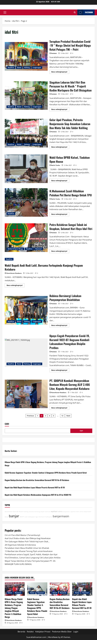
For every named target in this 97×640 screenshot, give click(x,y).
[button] (4, 12)
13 (62, 416)
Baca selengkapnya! (60, 72)
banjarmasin (61, 516)
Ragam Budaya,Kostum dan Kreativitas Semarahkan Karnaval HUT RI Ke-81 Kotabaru (37, 480)
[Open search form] (75, 12)
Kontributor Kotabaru (14, 273)
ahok (81, 511)
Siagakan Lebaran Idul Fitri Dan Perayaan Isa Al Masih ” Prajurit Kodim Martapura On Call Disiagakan (26, 95)
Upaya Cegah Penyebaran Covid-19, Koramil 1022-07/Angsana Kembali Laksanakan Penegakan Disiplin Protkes (26, 352)
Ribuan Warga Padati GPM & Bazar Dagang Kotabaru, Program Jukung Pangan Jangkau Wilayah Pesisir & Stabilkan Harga (14, 608)
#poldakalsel (9, 511)
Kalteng (27, 68)
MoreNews (53, 637)
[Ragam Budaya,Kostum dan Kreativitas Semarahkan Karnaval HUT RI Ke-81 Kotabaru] (60, 589)
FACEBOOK (89, 12)
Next (68, 416)
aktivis (60, 512)
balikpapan (31, 517)
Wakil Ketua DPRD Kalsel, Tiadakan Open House (26, 168)
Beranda (21, 631)
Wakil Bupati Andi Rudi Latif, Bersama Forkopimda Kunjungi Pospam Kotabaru (44, 267)
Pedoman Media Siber (62, 631)
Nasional (38, 249)
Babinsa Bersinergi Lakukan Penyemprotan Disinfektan (26, 310)
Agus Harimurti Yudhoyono (43, 517)
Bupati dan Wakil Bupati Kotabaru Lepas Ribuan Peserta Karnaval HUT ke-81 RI (35, 487)
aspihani (54, 511)
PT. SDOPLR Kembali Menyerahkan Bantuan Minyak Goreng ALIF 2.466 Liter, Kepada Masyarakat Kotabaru (26, 394)
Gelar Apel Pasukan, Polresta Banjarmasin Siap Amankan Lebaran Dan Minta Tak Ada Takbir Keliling (26, 133)
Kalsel (19, 68)
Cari (7, 423)
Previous (30, 416)
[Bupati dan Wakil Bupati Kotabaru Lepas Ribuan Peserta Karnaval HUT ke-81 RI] (82, 589)
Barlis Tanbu (55, 165)
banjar (14, 516)
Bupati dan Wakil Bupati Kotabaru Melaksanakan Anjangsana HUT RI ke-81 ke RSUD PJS (38, 494)
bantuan (47, 511)
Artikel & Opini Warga (15, 249)
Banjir (6, 517)
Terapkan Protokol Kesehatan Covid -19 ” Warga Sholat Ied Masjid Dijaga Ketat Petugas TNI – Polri (26, 56)
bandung (37, 511)
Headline (11, 68)
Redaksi (54, 53)
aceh (26, 517)
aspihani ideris (75, 511)
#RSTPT (22, 517)
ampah (42, 511)
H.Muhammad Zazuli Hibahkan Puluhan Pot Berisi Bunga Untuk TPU (26, 202)
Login (75, 631)
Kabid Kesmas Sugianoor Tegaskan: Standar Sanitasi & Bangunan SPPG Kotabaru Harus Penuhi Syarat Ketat (46, 472)
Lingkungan (37, 68)
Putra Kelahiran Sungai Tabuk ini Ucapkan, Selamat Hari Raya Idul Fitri (26, 237)
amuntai (31, 511)
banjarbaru (66, 511)
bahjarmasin (87, 511)
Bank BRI (15, 511)
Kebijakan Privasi (42, 631)
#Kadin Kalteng (23, 511)
